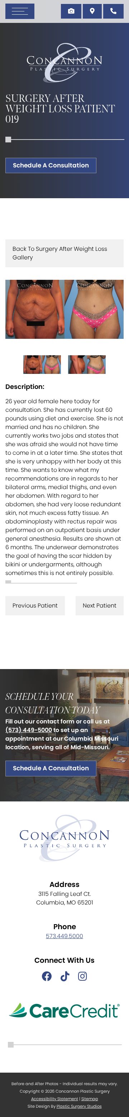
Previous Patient (35, 605)
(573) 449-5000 (28, 730)
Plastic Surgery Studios (79, 1106)
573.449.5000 (64, 936)
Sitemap (89, 1099)
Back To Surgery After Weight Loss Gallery (60, 253)
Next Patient (99, 605)
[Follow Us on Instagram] (83, 977)
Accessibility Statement (54, 1099)
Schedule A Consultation (51, 165)
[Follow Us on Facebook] (47, 977)
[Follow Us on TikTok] (65, 977)
